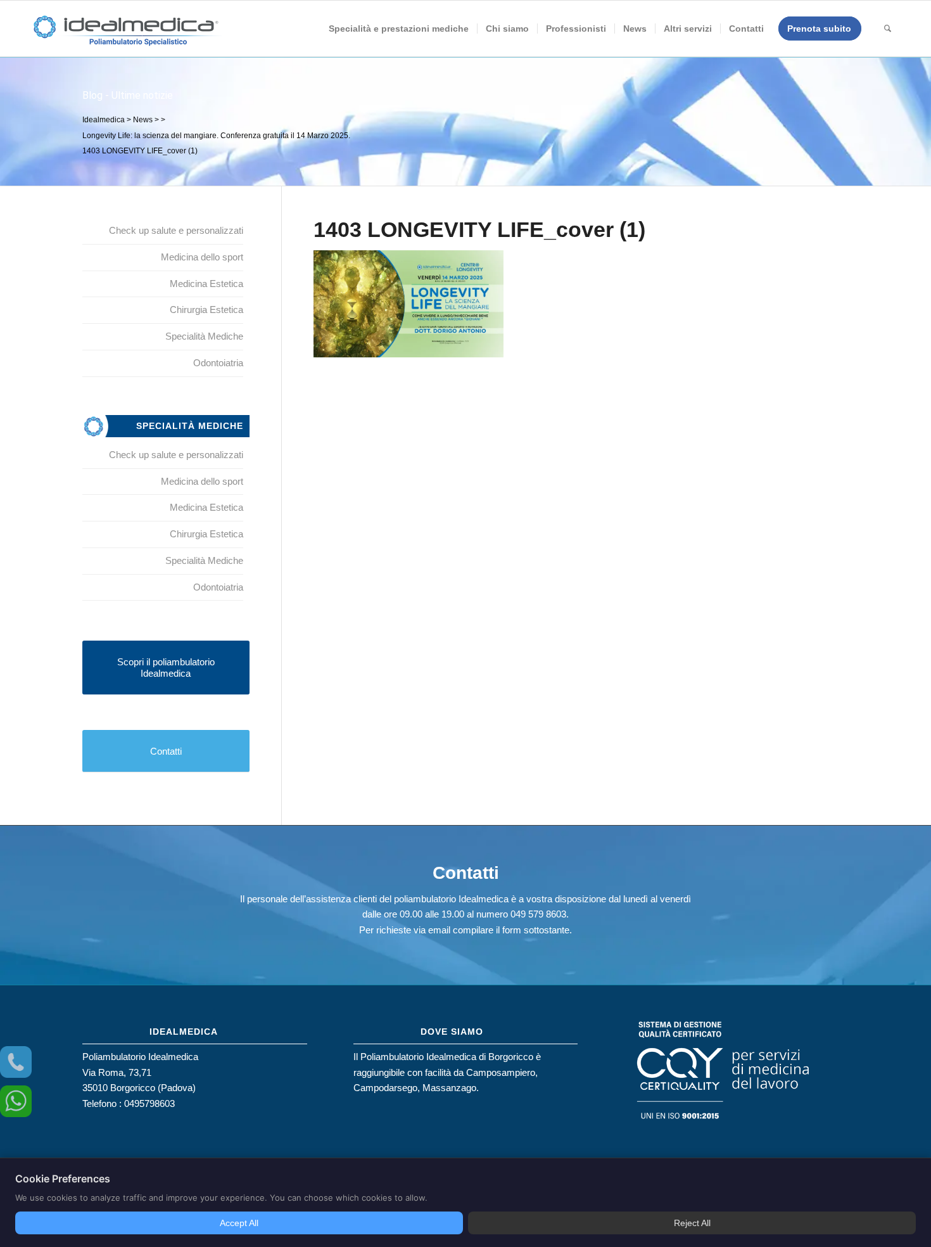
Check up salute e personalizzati (176, 230)
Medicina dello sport (202, 257)
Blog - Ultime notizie (127, 95)
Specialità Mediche (204, 336)
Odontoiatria (218, 362)
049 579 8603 (538, 914)
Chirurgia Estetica (206, 309)
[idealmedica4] (127, 34)
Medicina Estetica (206, 283)
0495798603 (149, 1103)
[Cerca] (887, 28)
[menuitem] (398, 28)
